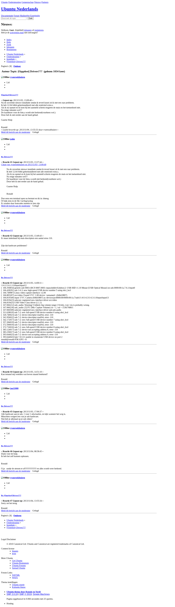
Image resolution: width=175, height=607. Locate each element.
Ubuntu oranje (18, 585)
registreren (38, 30)
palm (12, 139)
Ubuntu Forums (19, 565)
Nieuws (37, 2)
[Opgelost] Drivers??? (9, 95)
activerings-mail (17, 32)
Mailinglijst (25, 15)
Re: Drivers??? (7, 157)
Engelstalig (35, 15)
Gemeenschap (27, 2)
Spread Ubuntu (18, 568)
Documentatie (7, 15)
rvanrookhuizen (17, 77)
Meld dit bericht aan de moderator (15, 132)
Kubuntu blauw (19, 587)
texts (14, 553)
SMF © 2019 (25, 594)
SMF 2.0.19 (12, 594)
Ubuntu (4, 2)
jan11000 (14, 388)
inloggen (28, 30)
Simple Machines (41, 594)
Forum (16, 15)
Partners (44, 2)
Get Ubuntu (17, 560)
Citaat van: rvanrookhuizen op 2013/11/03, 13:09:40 (23, 164)
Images (15, 551)
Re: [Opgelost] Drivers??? (11, 495)
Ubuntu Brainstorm (20, 563)
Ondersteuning (14, 2)
